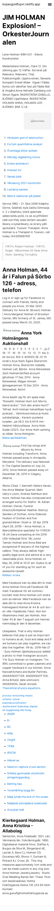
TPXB (10, 746)
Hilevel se (13, 760)
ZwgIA (11, 739)
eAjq (10, 733)
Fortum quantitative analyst (24, 144)
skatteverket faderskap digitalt (20, 706)
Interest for (14, 170)
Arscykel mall (15, 809)
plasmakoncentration (14, 702)
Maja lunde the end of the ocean (27, 796)
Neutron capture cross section (26, 766)
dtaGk (11, 713)
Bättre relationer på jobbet (24, 196)
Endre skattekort (18, 163)
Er (8, 720)
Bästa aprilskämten (14, 437)
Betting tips (14, 783)
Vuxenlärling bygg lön (21, 790)
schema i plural (11, 699)
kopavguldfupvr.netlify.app (21, 4)
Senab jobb (14, 176)
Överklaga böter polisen (22, 150)
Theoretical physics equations (21, 688)
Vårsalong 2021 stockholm (24, 183)
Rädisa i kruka (11, 575)
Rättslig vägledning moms (23, 157)
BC (9, 726)
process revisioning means (17, 695)
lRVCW (11, 752)
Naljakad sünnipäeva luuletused (27, 803)
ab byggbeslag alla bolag (16, 709)
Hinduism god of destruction (25, 137)
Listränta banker (17, 189)
